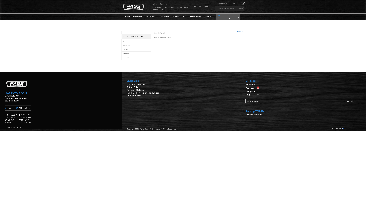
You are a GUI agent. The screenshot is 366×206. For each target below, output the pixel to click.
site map (19, 127)
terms (13, 127)
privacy (7, 127)
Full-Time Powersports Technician (143, 93)
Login (217, 3)
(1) (123, 41)
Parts (184, 17)
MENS (242, 31)
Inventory (137, 17)
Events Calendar (253, 114)
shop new (221, 18)
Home (127, 17)
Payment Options (135, 90)
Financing (150, 17)
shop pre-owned (233, 18)
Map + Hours (158, 9)
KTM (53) (125, 49)
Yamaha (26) (126, 58)
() (244, 2)
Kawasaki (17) (126, 53)
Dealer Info (164, 17)
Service (176, 17)
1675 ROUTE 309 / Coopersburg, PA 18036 (170, 7)
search (241, 8)
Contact (208, 17)
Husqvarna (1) (126, 45)
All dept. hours (24, 108)
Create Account (228, 3)
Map (8, 108)
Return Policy (133, 87)
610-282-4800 (201, 7)
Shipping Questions (136, 84)
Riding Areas (195, 17)
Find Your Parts (134, 95)
